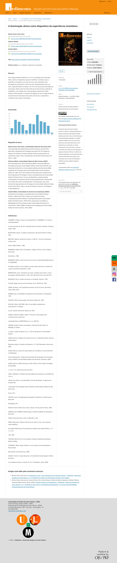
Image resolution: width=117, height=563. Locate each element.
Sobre (7, 13)
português (90, 43)
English (89, 37)
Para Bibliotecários (92, 110)
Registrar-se (102, 1)
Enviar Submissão (93, 51)
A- (97, 24)
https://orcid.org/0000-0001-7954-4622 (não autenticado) (26, 53)
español (89, 40)
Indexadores (37, 13)
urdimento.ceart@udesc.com (17, 511)
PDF (62, 71)
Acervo (15, 19)
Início (9, 19)
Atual (15, 13)
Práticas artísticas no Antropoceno (46, 482)
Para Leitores (90, 104)
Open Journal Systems (93, 94)
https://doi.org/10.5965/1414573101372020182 (25, 59)
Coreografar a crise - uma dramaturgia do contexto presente (47, 475)
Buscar (108, 13)
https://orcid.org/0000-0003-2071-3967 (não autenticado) (26, 46)
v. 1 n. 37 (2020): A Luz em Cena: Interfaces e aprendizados (34, 19)
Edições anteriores (25, 13)
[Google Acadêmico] (95, 85)
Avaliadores (48, 13)
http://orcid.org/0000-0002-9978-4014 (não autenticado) (26, 38)
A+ (91, 24)
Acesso (110, 1)
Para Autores (90, 107)
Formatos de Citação (65, 191)
